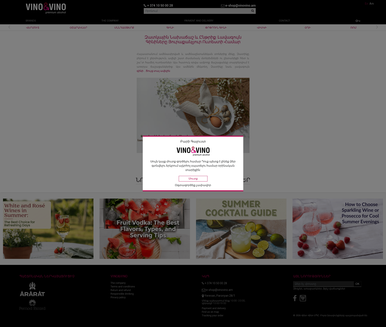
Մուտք (193, 178)
